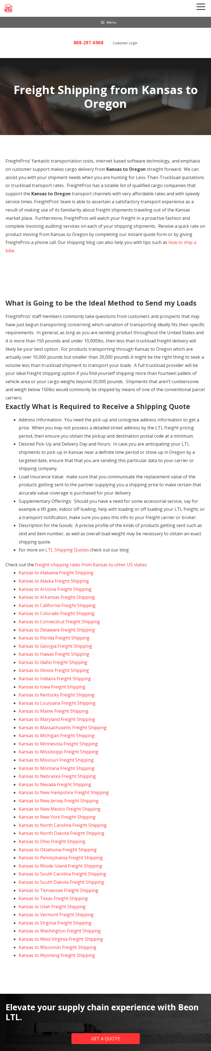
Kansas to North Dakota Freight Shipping (61, 833)
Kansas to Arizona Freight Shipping (55, 589)
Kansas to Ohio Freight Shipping (52, 841)
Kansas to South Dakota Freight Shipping (61, 882)
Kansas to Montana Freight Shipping (57, 768)
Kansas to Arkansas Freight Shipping (57, 597)
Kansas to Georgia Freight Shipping (55, 646)
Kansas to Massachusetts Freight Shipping (63, 728)
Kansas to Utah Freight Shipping (52, 907)
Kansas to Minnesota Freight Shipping (58, 744)
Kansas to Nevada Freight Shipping (55, 784)
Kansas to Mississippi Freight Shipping (58, 752)
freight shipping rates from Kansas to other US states (90, 565)
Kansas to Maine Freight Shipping (53, 711)
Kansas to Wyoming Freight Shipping (57, 955)
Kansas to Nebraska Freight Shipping (57, 776)
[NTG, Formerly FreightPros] (8, 8)
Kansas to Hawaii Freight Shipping (54, 654)
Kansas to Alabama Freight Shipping (56, 573)
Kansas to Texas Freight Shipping (53, 898)
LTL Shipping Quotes (67, 550)
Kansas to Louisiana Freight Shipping (57, 703)
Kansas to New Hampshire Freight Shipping (64, 792)
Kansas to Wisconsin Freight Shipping (57, 947)
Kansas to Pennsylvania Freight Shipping (61, 858)
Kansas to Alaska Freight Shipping (54, 581)
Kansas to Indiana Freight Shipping (55, 679)
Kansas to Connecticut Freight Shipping (59, 622)
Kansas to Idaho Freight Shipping (53, 662)
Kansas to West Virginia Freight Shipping (61, 939)
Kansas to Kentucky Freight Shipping (57, 695)
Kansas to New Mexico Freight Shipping (60, 809)
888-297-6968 (89, 43)
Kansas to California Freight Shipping (57, 605)
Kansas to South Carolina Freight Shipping (62, 874)
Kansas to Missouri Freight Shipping (56, 760)
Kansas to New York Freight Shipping (57, 817)
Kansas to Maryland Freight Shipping (57, 719)
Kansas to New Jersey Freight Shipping (59, 801)
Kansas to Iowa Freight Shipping (52, 687)
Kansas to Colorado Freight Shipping (57, 613)
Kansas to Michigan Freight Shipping (57, 735)
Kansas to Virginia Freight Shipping (55, 923)
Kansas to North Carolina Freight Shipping (63, 825)
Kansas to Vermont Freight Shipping (56, 915)
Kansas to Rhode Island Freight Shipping (60, 866)
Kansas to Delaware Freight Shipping (57, 630)
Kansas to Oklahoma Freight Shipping (58, 850)
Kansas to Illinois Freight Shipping (54, 670)
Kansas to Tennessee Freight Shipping (58, 890)
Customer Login (125, 43)
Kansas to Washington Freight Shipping (60, 931)
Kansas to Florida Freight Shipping (54, 638)
